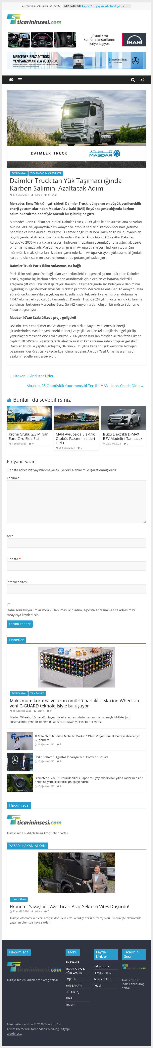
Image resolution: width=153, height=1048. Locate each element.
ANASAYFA (72, 962)
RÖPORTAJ (72, 992)
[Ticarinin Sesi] (11, 80)
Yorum (13, 478)
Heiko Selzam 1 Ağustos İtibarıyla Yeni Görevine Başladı (72, 757)
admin (38, 195)
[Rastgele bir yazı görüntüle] (141, 80)
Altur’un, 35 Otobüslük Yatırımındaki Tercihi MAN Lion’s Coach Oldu (85, 385)
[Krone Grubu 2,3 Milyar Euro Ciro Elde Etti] (29, 409)
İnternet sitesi (17, 582)
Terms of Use (102, 979)
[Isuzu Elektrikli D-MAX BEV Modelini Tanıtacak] (123, 409)
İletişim (70, 1005)
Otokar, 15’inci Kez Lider (31, 375)
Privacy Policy (102, 973)
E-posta (14, 559)
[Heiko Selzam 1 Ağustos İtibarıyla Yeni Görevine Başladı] (20, 755)
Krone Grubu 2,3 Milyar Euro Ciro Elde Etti (28, 436)
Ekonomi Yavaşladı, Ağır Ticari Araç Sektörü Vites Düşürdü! (69, 906)
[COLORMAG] (34, 814)
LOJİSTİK (71, 979)
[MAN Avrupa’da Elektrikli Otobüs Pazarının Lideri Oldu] (76, 409)
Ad (10, 536)
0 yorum (52, 195)
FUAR (69, 998)
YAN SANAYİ (37, 693)
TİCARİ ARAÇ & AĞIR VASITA (45, 173)
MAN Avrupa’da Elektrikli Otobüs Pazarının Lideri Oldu (76, 438)
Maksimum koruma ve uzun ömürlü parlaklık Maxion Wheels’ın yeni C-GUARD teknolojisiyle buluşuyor (74, 703)
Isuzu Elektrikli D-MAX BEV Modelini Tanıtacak (122, 436)
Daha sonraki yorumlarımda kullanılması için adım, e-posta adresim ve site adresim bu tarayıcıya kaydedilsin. (71, 612)
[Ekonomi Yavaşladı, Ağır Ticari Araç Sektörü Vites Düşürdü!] (76, 854)
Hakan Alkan (19, 899)
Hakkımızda (101, 966)
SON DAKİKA (19, 173)
